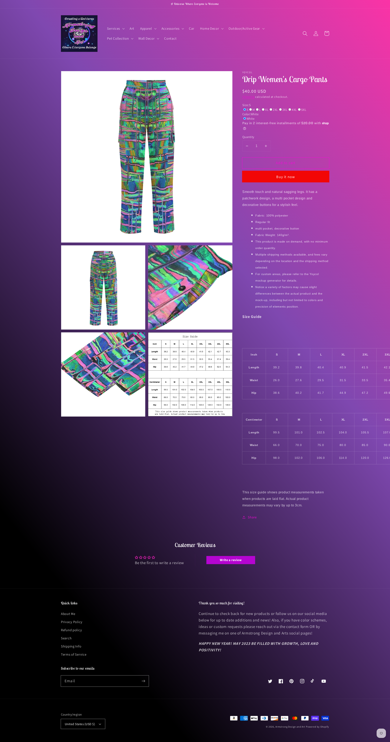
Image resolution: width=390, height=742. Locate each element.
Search (66, 638)
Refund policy (71, 630)
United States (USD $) (80, 724)
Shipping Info (71, 646)
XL (267, 110)
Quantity (248, 137)
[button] (115, 28)
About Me (68, 613)
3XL (284, 110)
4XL (294, 110)
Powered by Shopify (317, 726)
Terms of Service (74, 654)
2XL (275, 110)
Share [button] (252, 517)
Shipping (248, 97)
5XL (303, 110)
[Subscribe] (143, 681)
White (251, 118)
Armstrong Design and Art (290, 726)
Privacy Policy (71, 622)
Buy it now (285, 176)
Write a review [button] (231, 560)
